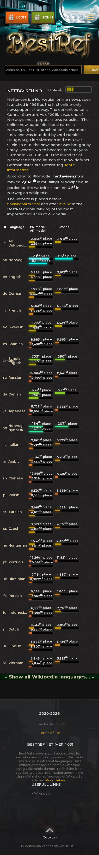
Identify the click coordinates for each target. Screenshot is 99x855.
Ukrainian (16, 579)
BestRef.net (40, 744)
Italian (13, 444)
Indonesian (18, 612)
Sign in (47, 17)
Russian (15, 377)
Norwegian (18, 260)
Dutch (13, 629)
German (15, 293)
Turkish (15, 512)
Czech (13, 528)
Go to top (49, 837)
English (15, 277)
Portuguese (18, 562)
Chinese (15, 478)
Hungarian (17, 545)
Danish (14, 394)
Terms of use (49, 733)
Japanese (16, 411)
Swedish (16, 327)
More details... (56, 780)
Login (21, 17)
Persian (15, 596)
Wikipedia (42, 793)
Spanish (15, 344)
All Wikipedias (18, 243)
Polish (13, 495)
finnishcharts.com (23, 204)
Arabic (14, 461)
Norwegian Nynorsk (18, 428)
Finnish (15, 646)
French (14, 310)
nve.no (65, 204)
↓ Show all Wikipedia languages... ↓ (49, 677)
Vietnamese (19, 663)
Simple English (15, 360)
